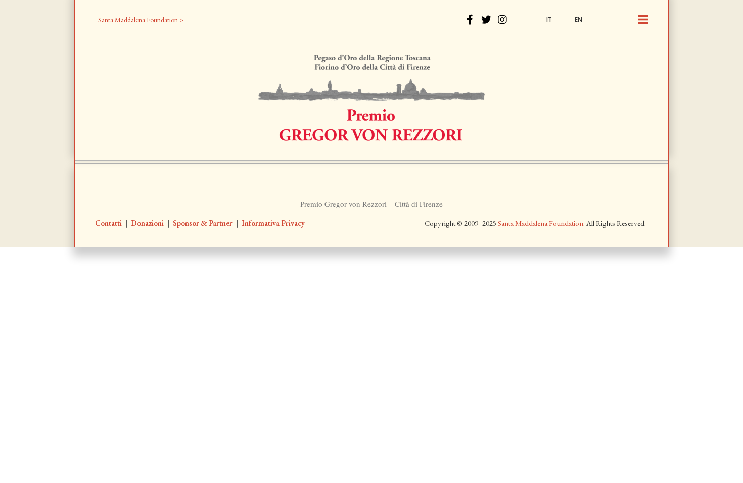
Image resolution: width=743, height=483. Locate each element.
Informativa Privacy (273, 223)
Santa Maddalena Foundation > (140, 19)
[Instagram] (502, 20)
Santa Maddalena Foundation (540, 223)
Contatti (108, 223)
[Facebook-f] (470, 20)
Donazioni (147, 223)
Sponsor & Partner (203, 223)
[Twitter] (486, 20)
